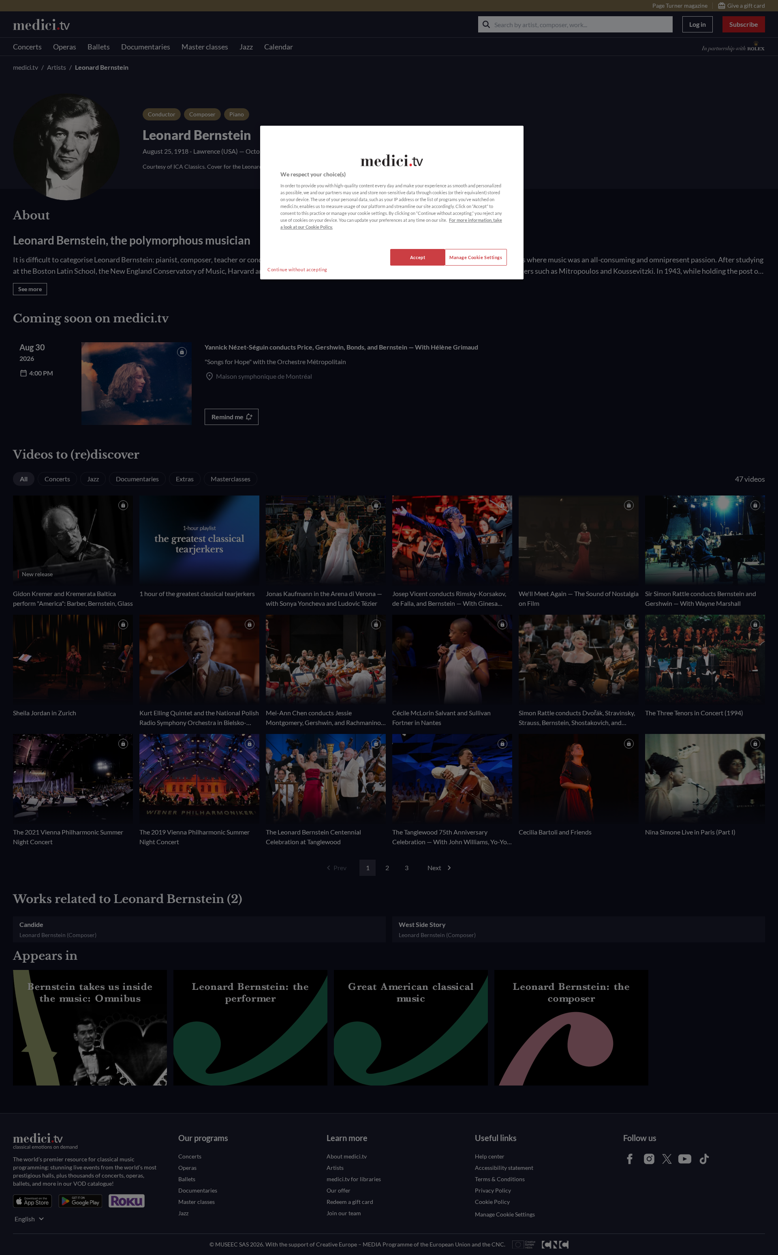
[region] (392, 203)
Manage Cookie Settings (475, 257)
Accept (417, 257)
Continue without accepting (297, 269)
